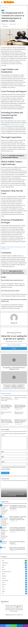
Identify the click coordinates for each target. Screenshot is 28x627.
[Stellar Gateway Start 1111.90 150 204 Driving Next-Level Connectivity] (7, 415)
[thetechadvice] (8, 2)
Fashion (3, 578)
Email (2, 456)
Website (2, 461)
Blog (7, 7)
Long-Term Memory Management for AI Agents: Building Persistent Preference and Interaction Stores (18, 529)
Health (3, 573)
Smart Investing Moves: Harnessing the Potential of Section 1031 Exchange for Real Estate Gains (18, 518)
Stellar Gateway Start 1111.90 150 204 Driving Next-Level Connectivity (6, 421)
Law (3, 593)
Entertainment (5, 580)
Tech (3, 560)
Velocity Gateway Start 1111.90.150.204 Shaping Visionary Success (20, 406)
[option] (15, 489)
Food (3, 586)
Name (2, 451)
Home (3, 7)
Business (4, 565)
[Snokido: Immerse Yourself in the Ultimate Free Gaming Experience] (5, 549)
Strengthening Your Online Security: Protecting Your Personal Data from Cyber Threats (18, 507)
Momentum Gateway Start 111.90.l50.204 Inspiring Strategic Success (21, 421)
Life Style (4, 584)
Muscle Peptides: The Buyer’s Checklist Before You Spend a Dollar (6, 406)
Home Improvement (6, 571)
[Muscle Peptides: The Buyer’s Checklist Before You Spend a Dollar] (7, 400)
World (3, 569)
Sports (3, 589)
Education (4, 576)
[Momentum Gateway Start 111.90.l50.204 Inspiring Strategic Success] (21, 415)
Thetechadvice (5, 562)
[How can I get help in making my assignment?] (5, 543)
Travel (3, 582)
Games (3, 591)
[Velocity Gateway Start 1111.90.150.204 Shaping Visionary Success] (21, 400)
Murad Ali (5, 24)
